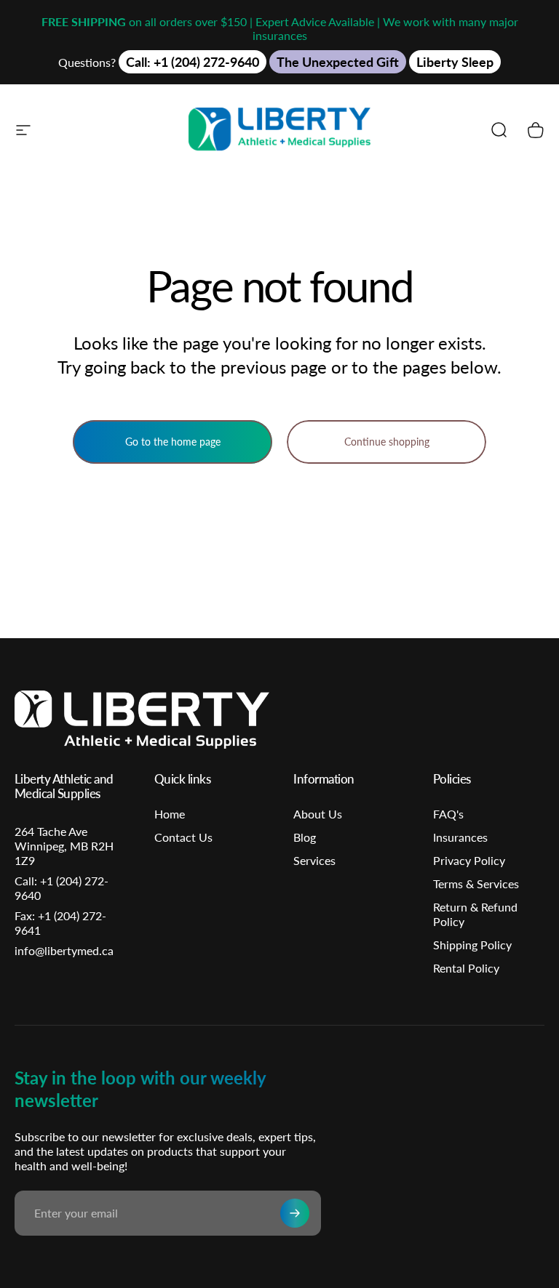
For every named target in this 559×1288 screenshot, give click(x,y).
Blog (304, 837)
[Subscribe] (294, 1213)
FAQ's (448, 814)
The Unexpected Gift (338, 62)
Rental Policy (466, 968)
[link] (67, 923)
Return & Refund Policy (475, 914)
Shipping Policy (472, 944)
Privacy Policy (469, 860)
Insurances (460, 837)
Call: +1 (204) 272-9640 (192, 62)
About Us (317, 814)
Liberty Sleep (454, 62)
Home (169, 814)
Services (314, 860)
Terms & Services (476, 883)
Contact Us (183, 837)
